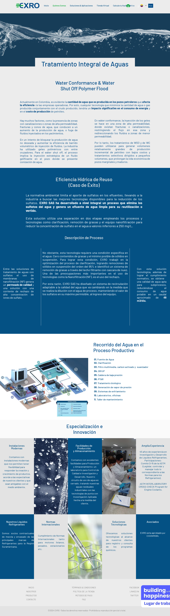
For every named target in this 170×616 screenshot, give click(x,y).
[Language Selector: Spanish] (143, 5)
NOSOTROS (31, 591)
